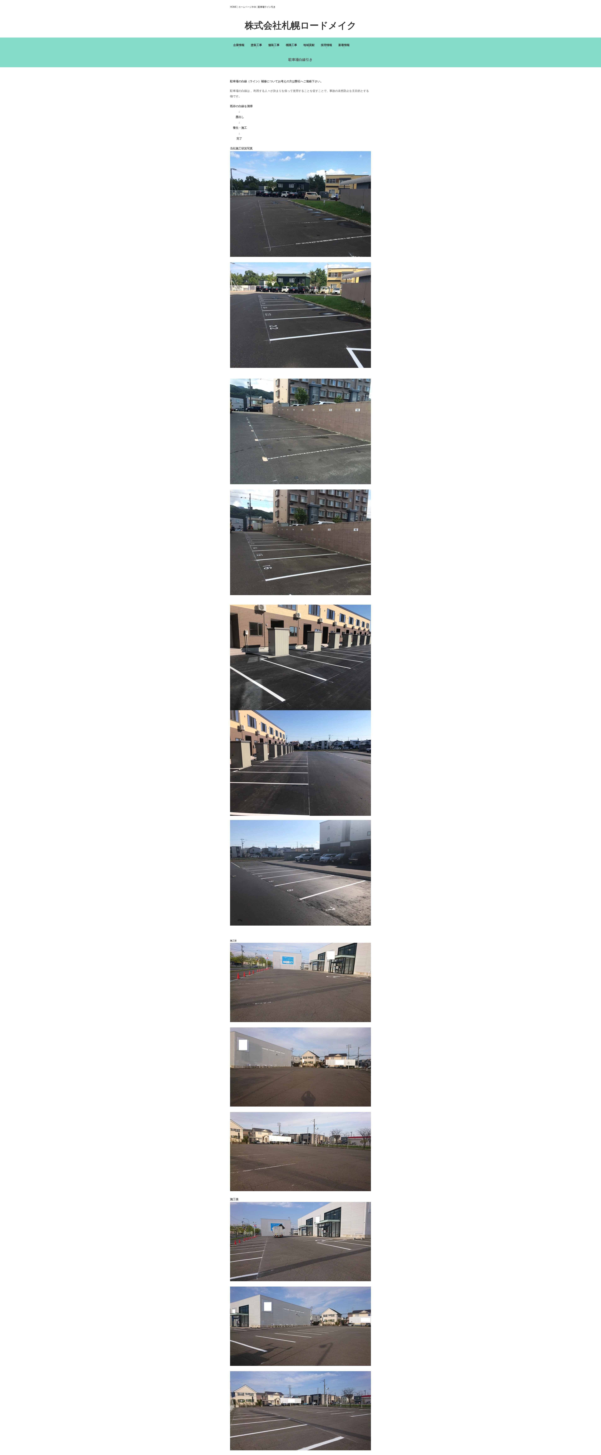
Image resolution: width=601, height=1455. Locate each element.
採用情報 (326, 45)
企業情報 (238, 45)
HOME (233, 6)
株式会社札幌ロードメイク (300, 25)
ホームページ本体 (247, 6)
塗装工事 (256, 45)
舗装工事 (274, 45)
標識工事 (291, 45)
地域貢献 (309, 45)
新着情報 (344, 45)
